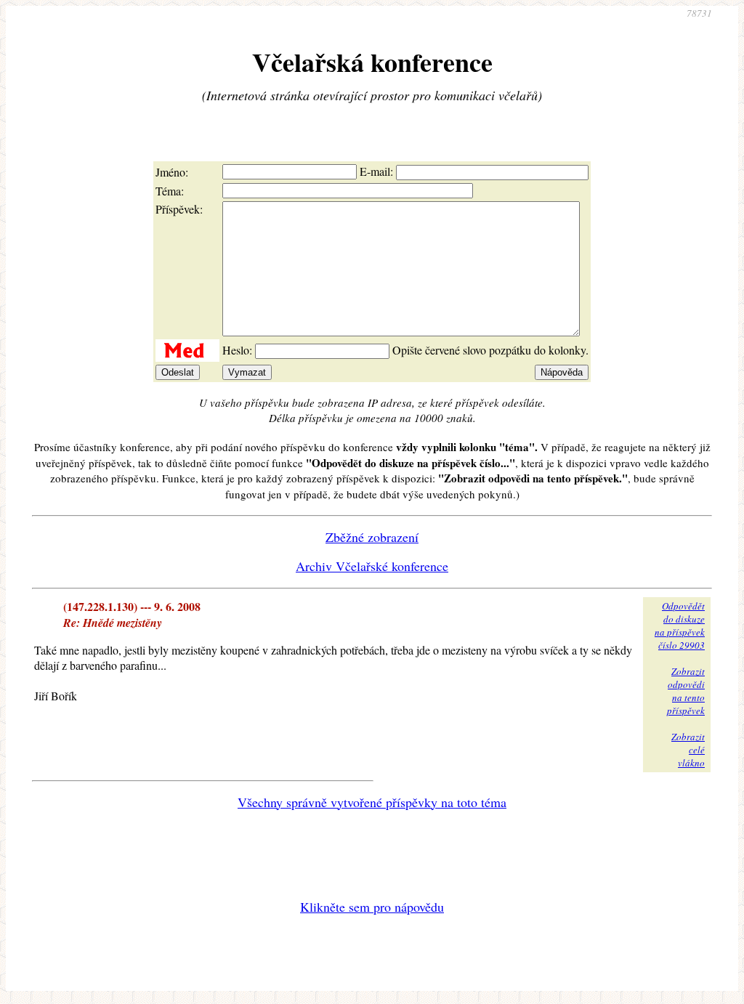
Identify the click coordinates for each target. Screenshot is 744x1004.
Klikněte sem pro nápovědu (372, 906)
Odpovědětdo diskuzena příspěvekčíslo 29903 (680, 625)
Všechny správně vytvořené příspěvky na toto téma (372, 802)
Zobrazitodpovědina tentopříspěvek (686, 691)
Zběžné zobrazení (372, 537)
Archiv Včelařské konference (372, 566)
